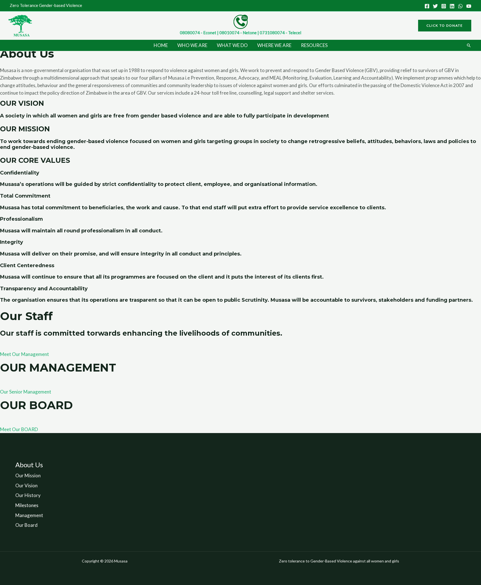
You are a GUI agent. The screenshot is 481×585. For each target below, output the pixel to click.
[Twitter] (435, 6)
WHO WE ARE (192, 45)
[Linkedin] (452, 6)
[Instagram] (443, 6)
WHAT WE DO (232, 45)
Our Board (26, 525)
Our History (28, 495)
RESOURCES (314, 45)
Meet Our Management (24, 354)
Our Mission (28, 475)
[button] (444, 25)
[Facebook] (427, 6)
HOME (161, 45)
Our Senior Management (25, 392)
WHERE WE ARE (274, 45)
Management (29, 515)
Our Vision (26, 485)
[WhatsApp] (460, 6)
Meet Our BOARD (19, 429)
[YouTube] (468, 6)
